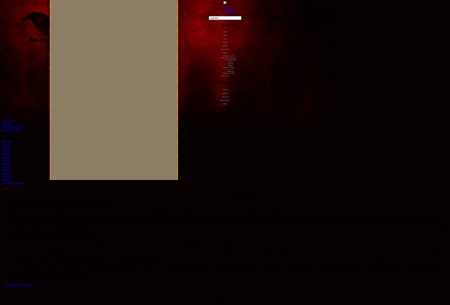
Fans (225, 39)
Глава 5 (6, 154)
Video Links (8, 120)
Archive (225, 90)
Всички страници (12, 182)
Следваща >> (29, 284)
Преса (230, 62)
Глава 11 (7, 173)
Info (225, 35)
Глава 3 (6, 147)
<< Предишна (10, 284)
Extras (225, 53)
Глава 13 (7, 179)
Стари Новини (230, 60)
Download (225, 49)
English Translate (11, 130)
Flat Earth (225, 76)
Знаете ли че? (228, 56)
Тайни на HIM (228, 73)
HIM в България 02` (228, 58)
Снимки (230, 64)
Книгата (230, 69)
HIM (225, 32)
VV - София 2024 (11, 127)
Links (225, 104)
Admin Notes (225, 100)
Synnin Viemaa (228, 67)
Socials (225, 42)
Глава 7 (6, 160)
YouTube (228, 8)
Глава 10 (7, 169)
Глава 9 (6, 166)
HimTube (6, 124)
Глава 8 (6, 163)
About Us (225, 97)
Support (225, 93)
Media (225, 46)
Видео (230, 65)
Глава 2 (6, 144)
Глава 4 (6, 150)
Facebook (228, 11)
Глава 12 (7, 176)
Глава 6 (6, 157)
